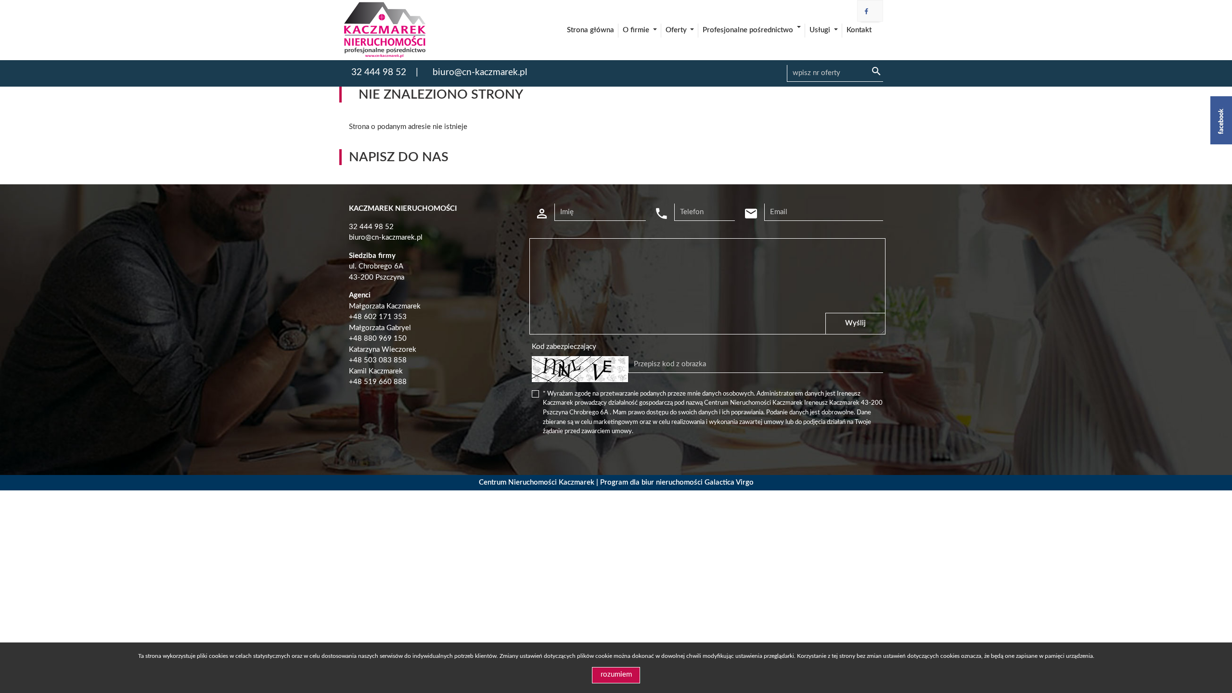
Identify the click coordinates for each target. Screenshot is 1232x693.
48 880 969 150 (380, 338)
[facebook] (866, 12)
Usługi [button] (820, 30)
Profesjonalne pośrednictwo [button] (749, 30)
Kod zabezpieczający (564, 346)
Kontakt (859, 30)
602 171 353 (385, 317)
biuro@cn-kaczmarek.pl (480, 72)
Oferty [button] (677, 30)
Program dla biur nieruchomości (652, 482)
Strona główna (590, 30)
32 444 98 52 (378, 72)
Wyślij (855, 323)
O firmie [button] (637, 30)
